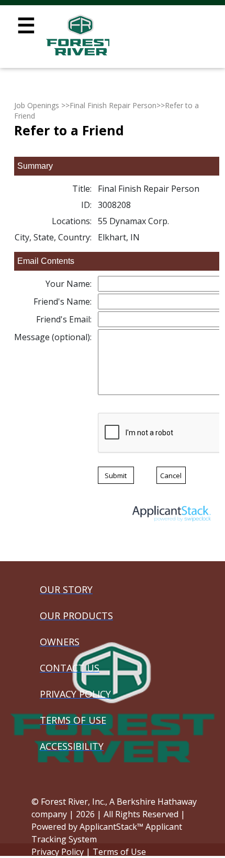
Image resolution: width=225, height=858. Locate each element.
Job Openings (36, 105)
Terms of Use (119, 851)
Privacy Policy (57, 851)
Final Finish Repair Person (113, 105)
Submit (116, 475)
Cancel (171, 475)
